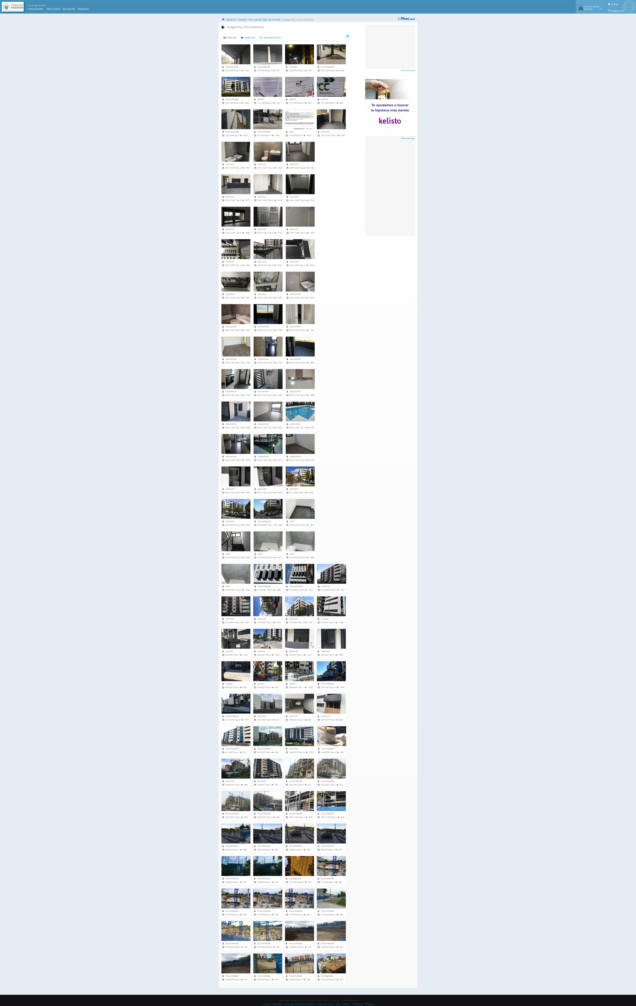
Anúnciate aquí (408, 70)
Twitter (370, 1004)
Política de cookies (325, 1004)
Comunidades (35, 8)
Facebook (358, 1004)
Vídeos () (249, 37)
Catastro (346, 1004)
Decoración (69, 8)
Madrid (231, 19)
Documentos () (272, 37)
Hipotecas (83, 8)
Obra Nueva (53, 8)
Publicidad (277, 1004)
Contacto (266, 1004)
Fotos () (231, 37)
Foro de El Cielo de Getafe (264, 19)
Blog (338, 1004)
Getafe (242, 19)
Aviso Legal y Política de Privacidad (299, 1004)
